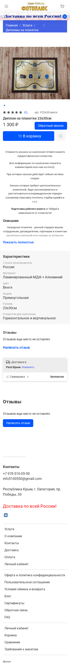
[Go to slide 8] (23, 105)
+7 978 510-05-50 (16, 474)
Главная (12, 25)
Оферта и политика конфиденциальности (34, 575)
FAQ (7, 617)
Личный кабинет (16, 564)
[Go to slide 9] (26, 105)
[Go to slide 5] (15, 105)
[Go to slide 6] (18, 105)
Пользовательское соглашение (27, 582)
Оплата (9, 557)
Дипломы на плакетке (22, 30)
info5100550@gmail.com (22, 479)
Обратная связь (16, 610)
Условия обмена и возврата (24, 589)
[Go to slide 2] (7, 105)
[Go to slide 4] (12, 105)
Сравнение (12, 642)
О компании (13, 536)
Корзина (10, 635)
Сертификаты (14, 603)
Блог (7, 596)
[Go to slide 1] (4, 105)
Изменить (28, 367)
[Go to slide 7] (20, 105)
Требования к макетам (21, 649)
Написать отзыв (18, 423)
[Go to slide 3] (9, 105)
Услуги (27, 25)
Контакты (11, 543)
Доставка (11, 550)
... (39, 25)
